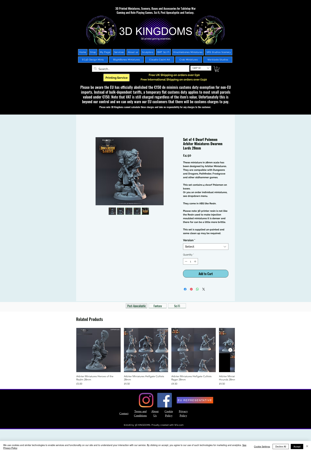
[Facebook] (164, 401)
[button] (200, 68)
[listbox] (200, 68)
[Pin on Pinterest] (191, 290)
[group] (155, 359)
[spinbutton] (190, 262)
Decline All (280, 446)
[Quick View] (98, 351)
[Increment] (195, 262)
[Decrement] (186, 262)
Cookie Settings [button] (262, 446)
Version (189, 241)
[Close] (307, 446)
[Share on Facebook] (185, 290)
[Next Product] (230, 351)
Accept (297, 446)
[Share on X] (204, 290)
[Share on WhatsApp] (197, 290)
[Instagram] (146, 401)
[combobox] (205, 247)
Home (86, 126)
